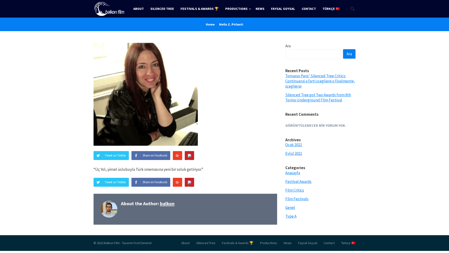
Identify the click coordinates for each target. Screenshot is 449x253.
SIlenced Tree (162, 9)
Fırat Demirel (143, 243)
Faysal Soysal (283, 9)
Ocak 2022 (293, 144)
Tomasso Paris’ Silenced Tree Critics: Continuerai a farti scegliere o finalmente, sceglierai (320, 81)
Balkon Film (112, 243)
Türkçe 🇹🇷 (331, 9)
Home (210, 24)
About (138, 9)
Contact (309, 9)
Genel (290, 207)
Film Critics (294, 190)
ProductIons (236, 9)
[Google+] (177, 155)
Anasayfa (292, 172)
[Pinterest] (189, 155)
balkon (167, 204)
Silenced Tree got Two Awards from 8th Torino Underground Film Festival (318, 97)
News (260, 9)
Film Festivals (296, 198)
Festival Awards (298, 181)
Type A (291, 216)
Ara (288, 45)
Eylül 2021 (293, 153)
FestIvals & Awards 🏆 (200, 9)
